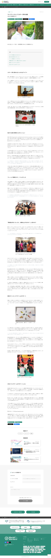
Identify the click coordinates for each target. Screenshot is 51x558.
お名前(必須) (12, 475)
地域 (32, 552)
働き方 (35, 552)
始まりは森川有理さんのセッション (14, 56)
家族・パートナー (15, 4)
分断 (35, 549)
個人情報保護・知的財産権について (9, 544)
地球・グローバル (32, 4)
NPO (30, 546)
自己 (11, 4)
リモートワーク (25, 546)
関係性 (31, 433)
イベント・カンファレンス (26, 549)
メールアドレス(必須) (14, 478)
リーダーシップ (26, 433)
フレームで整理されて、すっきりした (14, 58)
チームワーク (20, 433)
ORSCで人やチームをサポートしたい (14, 64)
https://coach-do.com (19, 411)
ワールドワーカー (42, 4)
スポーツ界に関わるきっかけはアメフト (15, 54)
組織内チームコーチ (40, 549)
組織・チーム (20, 4)
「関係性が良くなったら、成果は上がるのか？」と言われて (17, 60)
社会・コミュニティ (26, 4)
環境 (30, 552)
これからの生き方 (32, 549)
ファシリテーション (43, 546)
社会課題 (34, 546)
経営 (28, 546)
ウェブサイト (12, 481)
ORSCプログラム (37, 546)
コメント (11, 487)
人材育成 (44, 549)
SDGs (28, 552)
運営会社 (6, 545)
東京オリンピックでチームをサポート (14, 62)
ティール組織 (25, 552)
